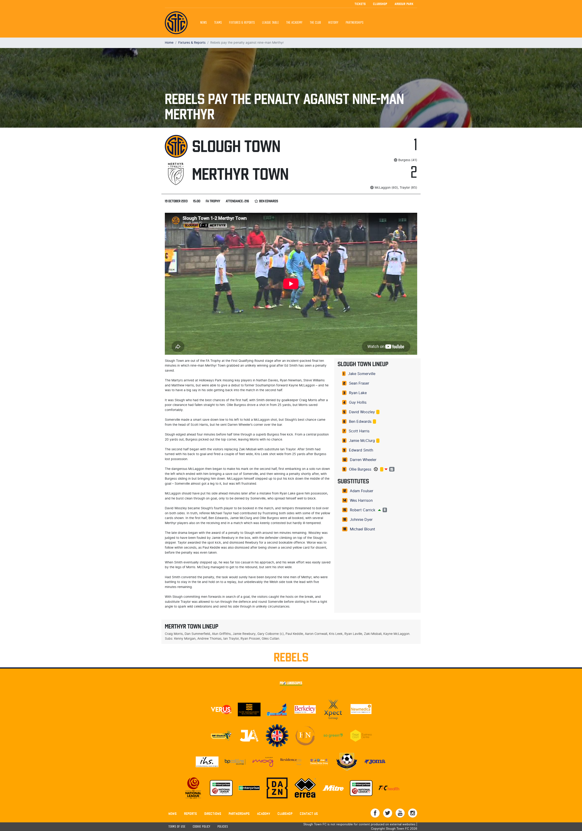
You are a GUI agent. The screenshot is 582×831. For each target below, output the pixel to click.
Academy (263, 813)
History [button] (333, 22)
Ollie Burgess (360, 469)
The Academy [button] (294, 22)
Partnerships (239, 813)
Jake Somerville (361, 374)
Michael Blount (362, 529)
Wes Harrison (361, 500)
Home (169, 42)
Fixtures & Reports (242, 22)
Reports (190, 813)
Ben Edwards (360, 421)
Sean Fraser (359, 383)
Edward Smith (361, 450)
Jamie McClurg (362, 441)
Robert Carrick (362, 510)
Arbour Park (404, 4)
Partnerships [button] (355, 22)
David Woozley (362, 412)
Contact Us (309, 813)
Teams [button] (218, 22)
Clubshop (380, 4)
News (203, 22)
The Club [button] (315, 22)
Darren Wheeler (363, 460)
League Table (270, 22)
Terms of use (177, 826)
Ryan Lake (358, 393)
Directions (212, 813)
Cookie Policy (201, 826)
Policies (223, 826)
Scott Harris (359, 431)
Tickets (360, 4)
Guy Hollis (357, 402)
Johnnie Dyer (361, 520)
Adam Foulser (361, 491)
